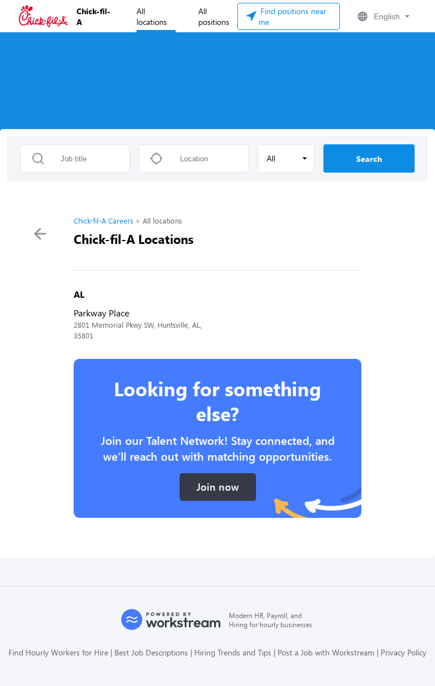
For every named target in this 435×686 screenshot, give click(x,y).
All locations (152, 16)
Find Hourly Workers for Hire (58, 652)
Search (369, 158)
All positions (213, 16)
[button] (382, 16)
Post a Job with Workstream (326, 652)
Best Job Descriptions (151, 652)
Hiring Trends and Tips (232, 652)
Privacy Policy (404, 652)
